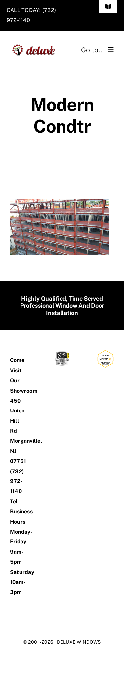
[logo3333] (36, 46)
